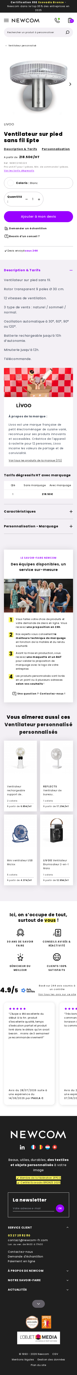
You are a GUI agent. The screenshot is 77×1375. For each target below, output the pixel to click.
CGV (55, 1354)
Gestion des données (51, 1359)
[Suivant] (70, 84)
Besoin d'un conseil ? (24, 236)
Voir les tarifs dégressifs (19, 170)
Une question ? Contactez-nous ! (41, 693)
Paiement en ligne (21, 1261)
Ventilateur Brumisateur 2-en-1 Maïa (56, 864)
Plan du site (38, 1365)
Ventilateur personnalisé (22, 45)
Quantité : (14, 199)
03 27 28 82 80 (19, 1235)
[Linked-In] (22, 1147)
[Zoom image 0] (38, 84)
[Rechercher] (67, 32)
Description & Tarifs (20, 149)
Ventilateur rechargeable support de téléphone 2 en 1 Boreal (17, 794)
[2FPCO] (46, 1322)
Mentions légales (23, 1359)
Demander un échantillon (28, 228)
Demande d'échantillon (25, 1256)
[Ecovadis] (32, 1322)
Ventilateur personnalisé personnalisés (38, 728)
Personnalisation (56, 149)
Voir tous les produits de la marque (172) (35, 460)
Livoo (9, 124)
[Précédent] (6, 84)
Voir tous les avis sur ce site (57, 994)
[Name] (38, 1304)
